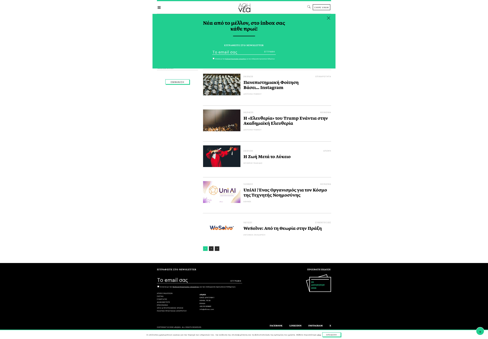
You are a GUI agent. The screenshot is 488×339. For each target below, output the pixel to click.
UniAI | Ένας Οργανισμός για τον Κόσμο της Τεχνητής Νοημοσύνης (285, 192)
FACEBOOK (276, 325)
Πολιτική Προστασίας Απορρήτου (186, 287)
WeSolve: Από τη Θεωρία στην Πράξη (282, 228)
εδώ (319, 335)
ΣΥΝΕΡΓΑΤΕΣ (162, 299)
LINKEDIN (295, 325)
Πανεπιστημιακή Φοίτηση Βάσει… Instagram (271, 85)
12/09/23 (248, 183)
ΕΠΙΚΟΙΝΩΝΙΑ (162, 305)
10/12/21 (247, 222)
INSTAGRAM (315, 325)
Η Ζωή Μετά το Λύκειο (267, 157)
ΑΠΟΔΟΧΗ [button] (331, 334)
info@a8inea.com (207, 309)
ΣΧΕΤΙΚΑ (160, 296)
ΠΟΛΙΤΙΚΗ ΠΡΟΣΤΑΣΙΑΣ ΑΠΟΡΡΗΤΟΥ (172, 310)
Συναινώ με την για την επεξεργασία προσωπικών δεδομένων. (197, 287)
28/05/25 (248, 76)
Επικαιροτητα (323, 76)
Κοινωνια (325, 112)
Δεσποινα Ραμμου (252, 94)
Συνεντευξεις (323, 222)
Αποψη (327, 150)
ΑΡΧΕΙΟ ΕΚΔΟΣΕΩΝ (165, 293)
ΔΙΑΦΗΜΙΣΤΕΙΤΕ (163, 302)
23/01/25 (248, 150)
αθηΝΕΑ (247, 201)
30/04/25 (248, 112)
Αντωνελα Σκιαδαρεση (254, 234)
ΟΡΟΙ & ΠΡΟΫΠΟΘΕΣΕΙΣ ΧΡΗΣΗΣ (170, 308)
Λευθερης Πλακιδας (253, 163)
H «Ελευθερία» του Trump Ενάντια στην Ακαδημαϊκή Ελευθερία (285, 120)
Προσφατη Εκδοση (319, 269)
